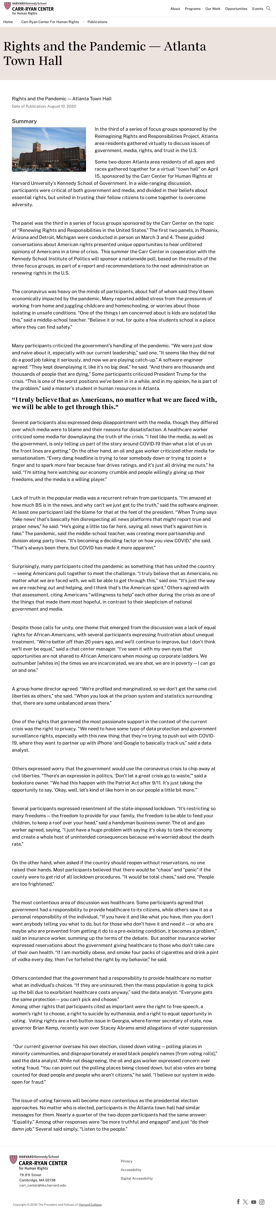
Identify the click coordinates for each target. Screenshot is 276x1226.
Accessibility (131, 1170)
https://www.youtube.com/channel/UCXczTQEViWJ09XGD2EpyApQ (254, 1202)
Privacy (127, 1161)
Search (268, 9)
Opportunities (236, 9)
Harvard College (90, 1204)
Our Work (212, 9)
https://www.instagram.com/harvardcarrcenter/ (262, 1202)
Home (8, 22)
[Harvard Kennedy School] (35, 8)
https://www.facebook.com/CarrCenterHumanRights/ (239, 1202)
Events (257, 9)
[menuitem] (175, 11)
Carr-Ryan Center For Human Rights (50, 22)
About (175, 9)
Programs (193, 9)
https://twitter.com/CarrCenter (246, 1202)
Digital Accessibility (137, 1178)
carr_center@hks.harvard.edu (42, 1185)
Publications (97, 22)
